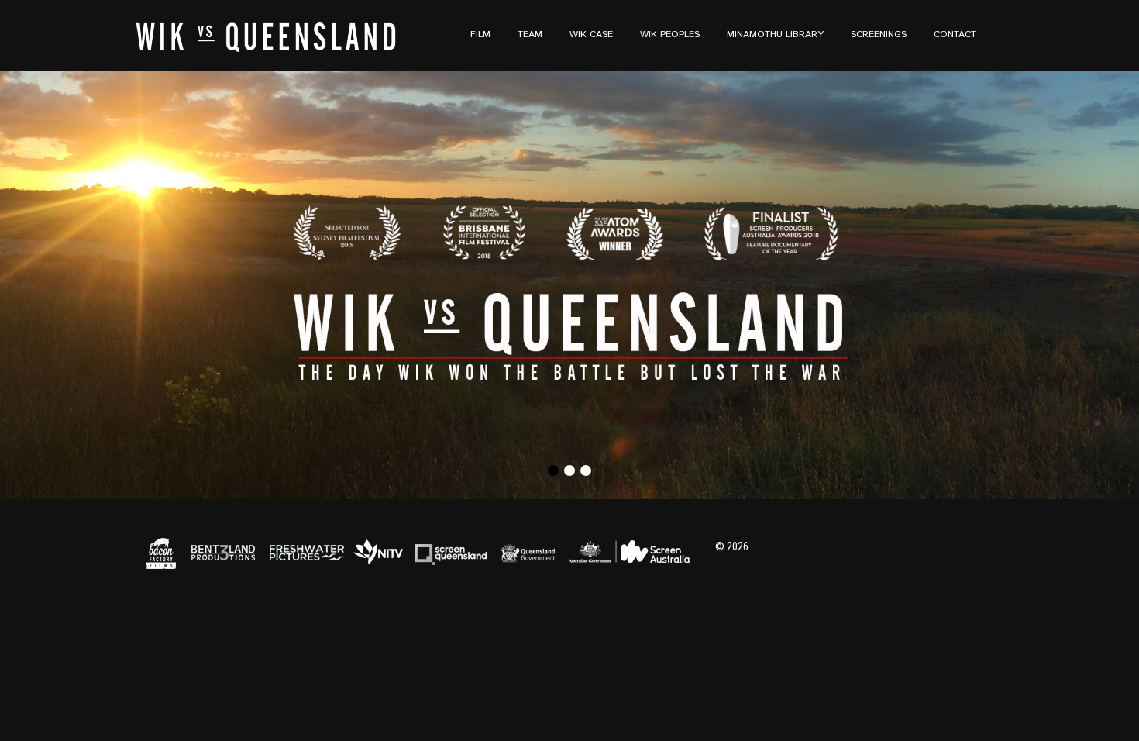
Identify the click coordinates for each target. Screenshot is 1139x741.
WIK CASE (591, 34)
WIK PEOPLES (670, 34)
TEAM (530, 34)
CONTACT (955, 34)
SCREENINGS (879, 34)
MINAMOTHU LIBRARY (775, 34)
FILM (480, 34)
